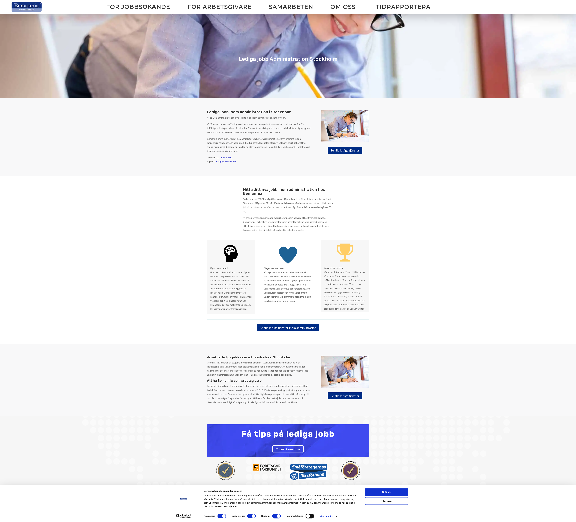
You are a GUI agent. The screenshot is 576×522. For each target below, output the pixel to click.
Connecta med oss (288, 449)
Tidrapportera (403, 6)
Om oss (343, 6)
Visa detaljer (326, 516)
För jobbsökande (138, 6)
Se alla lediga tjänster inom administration (288, 327)
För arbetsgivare (220, 6)
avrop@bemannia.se (226, 161)
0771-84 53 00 (224, 157)
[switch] (251, 516)
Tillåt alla (386, 492)
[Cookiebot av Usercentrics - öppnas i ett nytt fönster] (184, 516)
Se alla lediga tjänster (345, 150)
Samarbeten (291, 6)
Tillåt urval (386, 501)
